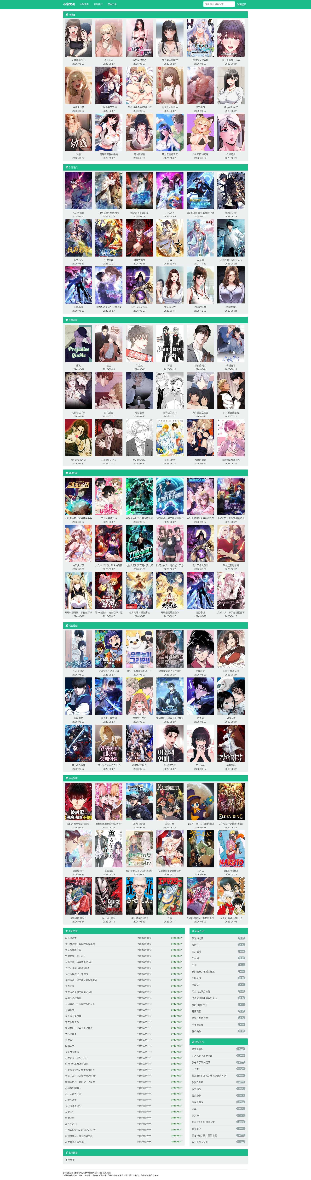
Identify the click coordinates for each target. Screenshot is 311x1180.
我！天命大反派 (139, 307)
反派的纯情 (197, 938)
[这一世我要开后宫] (231, 37)
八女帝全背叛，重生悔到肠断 (80, 1069)
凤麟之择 (196, 978)
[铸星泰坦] (78, 284)
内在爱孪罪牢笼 (78, 459)
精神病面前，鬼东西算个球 (108, 612)
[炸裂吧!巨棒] (200, 284)
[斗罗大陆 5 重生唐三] (139, 590)
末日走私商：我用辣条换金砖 (80, 944)
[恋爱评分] (200, 743)
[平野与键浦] (170, 437)
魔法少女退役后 (170, 107)
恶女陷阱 (196, 951)
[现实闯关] (78, 695)
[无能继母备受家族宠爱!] (170, 848)
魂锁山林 (139, 412)
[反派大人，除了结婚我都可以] (231, 590)
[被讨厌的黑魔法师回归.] (78, 801)
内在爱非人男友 (109, 459)
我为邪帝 (78, 259)
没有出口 (200, 107)
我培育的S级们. (139, 765)
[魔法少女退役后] (170, 84)
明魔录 (195, 984)
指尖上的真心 (170, 412)
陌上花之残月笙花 (201, 991)
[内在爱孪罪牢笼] (78, 437)
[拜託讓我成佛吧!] (139, 895)
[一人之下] (170, 190)
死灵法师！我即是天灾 (231, 259)
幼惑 (78, 154)
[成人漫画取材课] (170, 37)
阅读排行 (98, 4)
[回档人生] (231, 695)
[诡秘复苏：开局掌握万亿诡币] (231, 496)
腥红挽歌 (196, 1031)
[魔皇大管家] (139, 237)
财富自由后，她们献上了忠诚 (80, 1081)
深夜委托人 (200, 365)
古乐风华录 (78, 565)
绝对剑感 (231, 765)
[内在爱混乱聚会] (200, 390)
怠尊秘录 (200, 670)
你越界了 (231, 365)
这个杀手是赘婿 (109, 718)
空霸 (170, 917)
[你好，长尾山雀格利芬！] (139, 648)
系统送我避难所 (231, 565)
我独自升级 (231, 212)
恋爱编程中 (78, 870)
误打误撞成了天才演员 (170, 670)
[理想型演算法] (139, 37)
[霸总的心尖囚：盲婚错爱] (108, 284)
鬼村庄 (195, 944)
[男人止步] (108, 37)
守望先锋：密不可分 (109, 670)
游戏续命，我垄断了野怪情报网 (81, 980)
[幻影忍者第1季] (231, 848)
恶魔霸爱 (196, 1011)
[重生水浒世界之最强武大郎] (200, 496)
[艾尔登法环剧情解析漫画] (231, 801)
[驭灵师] (200, 237)
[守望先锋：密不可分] (108, 648)
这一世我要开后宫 (231, 60)
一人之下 (169, 212)
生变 (109, 365)
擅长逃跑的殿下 (78, 917)
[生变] (108, 343)
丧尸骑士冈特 (109, 917)
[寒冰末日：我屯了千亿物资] (170, 695)
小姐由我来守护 (109, 107)
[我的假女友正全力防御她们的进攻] (139, 848)
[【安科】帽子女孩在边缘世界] (200, 801)
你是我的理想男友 (231, 459)
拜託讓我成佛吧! (139, 917)
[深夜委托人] (200, 343)
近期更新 (84, 4)
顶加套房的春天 (170, 154)
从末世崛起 (78, 212)
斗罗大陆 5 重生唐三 (139, 612)
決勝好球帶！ (139, 823)
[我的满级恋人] (139, 437)
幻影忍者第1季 (231, 870)
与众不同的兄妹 (200, 154)
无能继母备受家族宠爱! (170, 870)
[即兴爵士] (108, 390)
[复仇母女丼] (170, 284)
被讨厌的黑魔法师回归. (78, 823)
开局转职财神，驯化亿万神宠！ (81, 1129)
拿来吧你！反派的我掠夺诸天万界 (209, 1075)
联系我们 (107, 1172)
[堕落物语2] (231, 284)
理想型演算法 (139, 60)
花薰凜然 (108, 870)
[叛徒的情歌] (200, 437)
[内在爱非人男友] (108, 437)
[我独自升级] (231, 190)
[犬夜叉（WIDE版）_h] (231, 895)
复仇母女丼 (170, 307)
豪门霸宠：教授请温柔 (203, 971)
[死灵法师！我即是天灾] (231, 237)
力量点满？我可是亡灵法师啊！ (81, 1075)
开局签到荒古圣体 (170, 612)
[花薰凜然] (108, 848)
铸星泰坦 (78, 307)
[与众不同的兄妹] (200, 132)
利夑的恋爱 (170, 765)
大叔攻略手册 (78, 412)
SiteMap (98, 1172)
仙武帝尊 (108, 259)
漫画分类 (112, 4)
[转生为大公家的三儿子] (108, 743)
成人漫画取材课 (170, 60)
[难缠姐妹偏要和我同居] (139, 84)
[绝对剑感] (231, 743)
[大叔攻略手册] (78, 390)
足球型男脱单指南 (109, 154)
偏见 (78, 365)
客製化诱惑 (78, 107)
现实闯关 (78, 718)
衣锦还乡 (231, 154)
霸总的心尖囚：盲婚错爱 (108, 307)
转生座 (200, 718)
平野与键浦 (170, 459)
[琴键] (170, 343)
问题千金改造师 (231, 670)
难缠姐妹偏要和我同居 (139, 107)
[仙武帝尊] (108, 237)
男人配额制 (139, 154)
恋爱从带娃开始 (109, 518)
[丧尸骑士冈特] (108, 895)
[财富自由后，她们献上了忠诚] (170, 543)
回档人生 (231, 718)
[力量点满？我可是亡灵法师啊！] (139, 543)
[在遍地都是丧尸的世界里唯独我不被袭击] (200, 895)
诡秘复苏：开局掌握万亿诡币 (80, 1004)
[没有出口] (200, 84)
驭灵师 (200, 259)
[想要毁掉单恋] (139, 695)
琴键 (170, 365)
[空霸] (170, 895)
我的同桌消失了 (200, 1004)
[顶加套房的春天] (170, 132)
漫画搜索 (241, 4)
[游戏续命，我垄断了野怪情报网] (170, 496)
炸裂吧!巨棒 (200, 307)
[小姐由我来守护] (108, 84)
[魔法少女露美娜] (200, 37)
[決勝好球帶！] (139, 801)
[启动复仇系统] (231, 84)
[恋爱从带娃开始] (108, 496)
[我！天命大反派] (139, 284)
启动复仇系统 (231, 107)
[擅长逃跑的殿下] (78, 895)
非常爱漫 (69, 4)
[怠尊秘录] (200, 648)
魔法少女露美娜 (200, 60)
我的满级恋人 (139, 459)
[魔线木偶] (170, 801)
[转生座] (200, 695)
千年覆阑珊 (197, 1024)
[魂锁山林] (139, 390)
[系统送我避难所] (231, 543)
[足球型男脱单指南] (108, 132)
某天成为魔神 (78, 765)
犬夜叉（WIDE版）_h (231, 917)
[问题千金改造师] (231, 648)
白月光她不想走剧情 (109, 212)
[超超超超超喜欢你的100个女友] (108, 801)
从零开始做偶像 (200, 1018)
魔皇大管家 (139, 259)
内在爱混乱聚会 (200, 412)
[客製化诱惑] (78, 84)
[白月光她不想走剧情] (108, 190)
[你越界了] (231, 343)
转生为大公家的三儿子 (109, 765)
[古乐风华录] (78, 543)
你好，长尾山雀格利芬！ (139, 670)
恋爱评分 (200, 765)
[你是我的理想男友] (231, 437)
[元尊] (170, 237)
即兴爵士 (108, 412)
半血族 (139, 365)
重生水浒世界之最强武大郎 (200, 518)
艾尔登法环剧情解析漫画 (231, 823)
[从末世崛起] (78, 190)
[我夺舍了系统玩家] (139, 190)
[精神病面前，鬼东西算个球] (108, 590)
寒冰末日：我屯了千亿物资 (170, 718)
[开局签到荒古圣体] (170, 590)
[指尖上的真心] (170, 390)
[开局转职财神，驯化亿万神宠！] (78, 590)
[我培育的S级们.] (139, 743)
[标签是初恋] (78, 648)
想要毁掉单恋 (139, 718)
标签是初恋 (78, 670)
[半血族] (139, 343)
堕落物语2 (231, 307)
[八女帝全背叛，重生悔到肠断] (108, 543)
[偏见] (78, 343)
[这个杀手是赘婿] (108, 695)
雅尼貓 (200, 870)
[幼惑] (78, 132)
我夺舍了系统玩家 (139, 212)
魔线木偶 (169, 823)
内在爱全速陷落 (231, 412)
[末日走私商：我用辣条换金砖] (78, 496)
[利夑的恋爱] (170, 743)
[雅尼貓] (200, 848)
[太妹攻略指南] (78, 37)
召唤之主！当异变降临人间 (139, 518)
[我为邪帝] (78, 237)
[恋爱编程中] (78, 848)
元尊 (170, 259)
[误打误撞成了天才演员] (170, 648)
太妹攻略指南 (78, 60)
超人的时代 (71, 1123)
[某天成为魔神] (78, 743)
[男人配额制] (139, 132)
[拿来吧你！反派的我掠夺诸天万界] (200, 190)
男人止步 (108, 60)
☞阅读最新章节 (144, 937)
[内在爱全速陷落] (231, 390)
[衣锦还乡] (231, 132)
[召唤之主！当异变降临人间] (139, 496)
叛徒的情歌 (200, 459)
